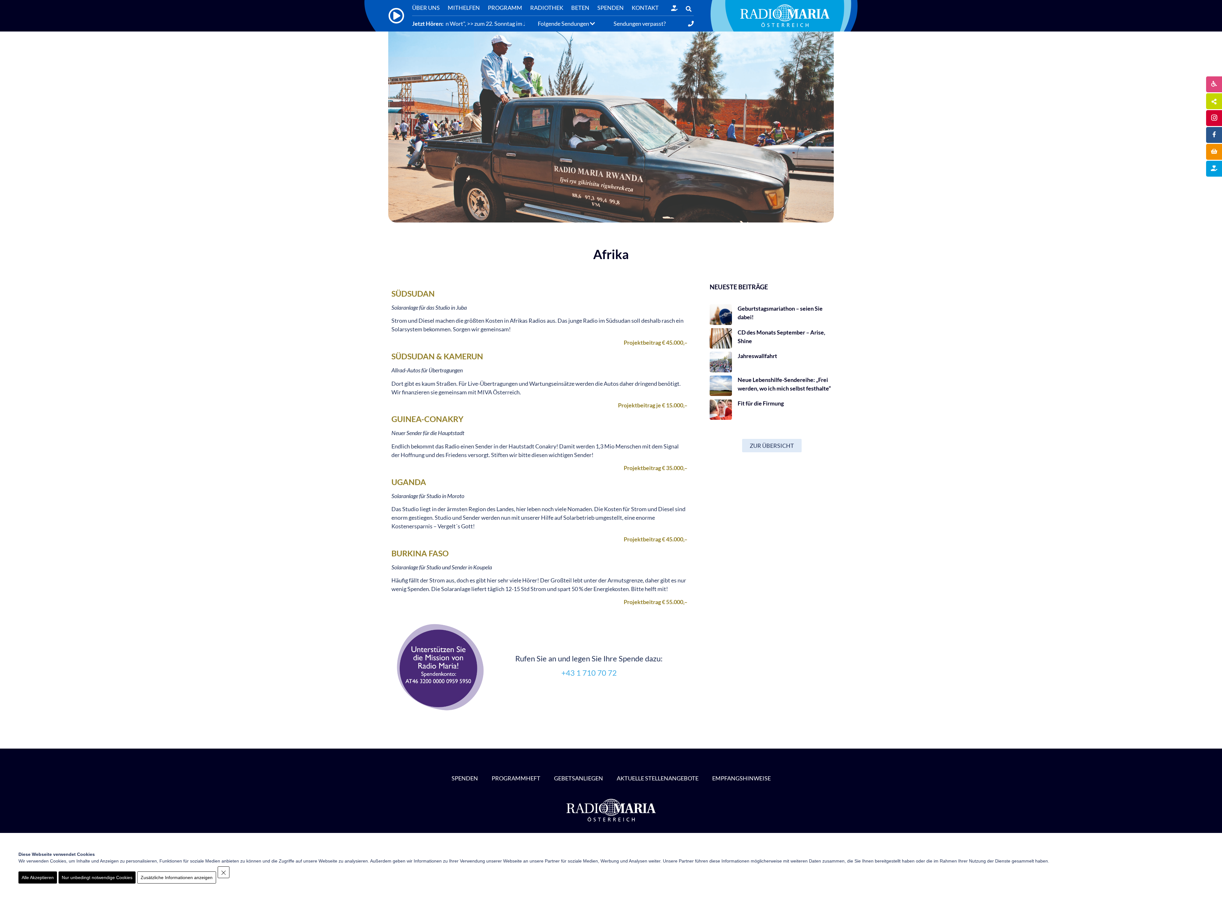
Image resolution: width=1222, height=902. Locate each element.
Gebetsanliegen (578, 778)
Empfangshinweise (741, 778)
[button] (688, 9)
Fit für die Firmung (761, 403)
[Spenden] (674, 8)
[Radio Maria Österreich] (785, 15)
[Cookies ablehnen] (223, 872)
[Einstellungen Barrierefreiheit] (1214, 84)
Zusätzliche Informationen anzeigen (177, 877)
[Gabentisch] (1214, 152)
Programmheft (516, 778)
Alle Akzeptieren (38, 877)
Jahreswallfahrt (757, 355)
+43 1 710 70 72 (589, 672)
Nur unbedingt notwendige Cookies (97, 877)
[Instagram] (1214, 118)
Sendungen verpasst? (639, 23)
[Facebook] (1214, 135)
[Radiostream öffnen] (396, 16)
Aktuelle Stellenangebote (658, 778)
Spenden (465, 778)
